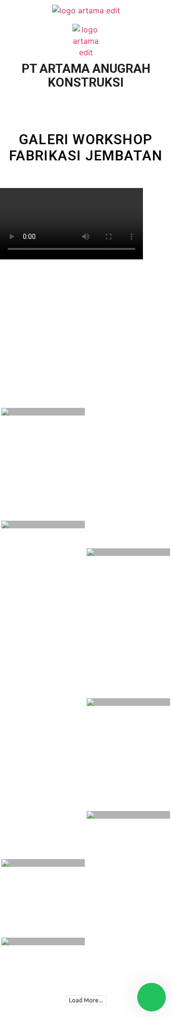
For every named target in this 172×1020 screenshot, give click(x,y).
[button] (85, 98)
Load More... (86, 1000)
